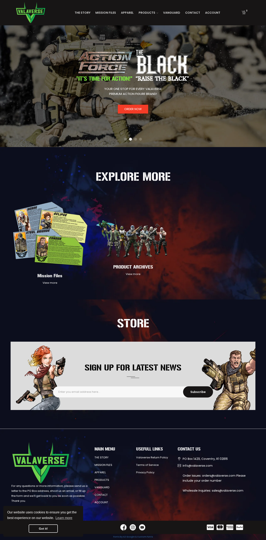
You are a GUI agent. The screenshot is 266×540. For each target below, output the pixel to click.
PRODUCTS (102, 480)
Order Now (133, 109)
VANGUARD (102, 487)
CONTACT (101, 495)
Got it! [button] (43, 528)
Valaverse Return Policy (152, 457)
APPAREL (100, 472)
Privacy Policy (145, 472)
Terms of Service (147, 465)
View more (50, 283)
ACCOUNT (101, 502)
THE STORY (101, 457)
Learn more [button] (63, 518)
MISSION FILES (103, 465)
